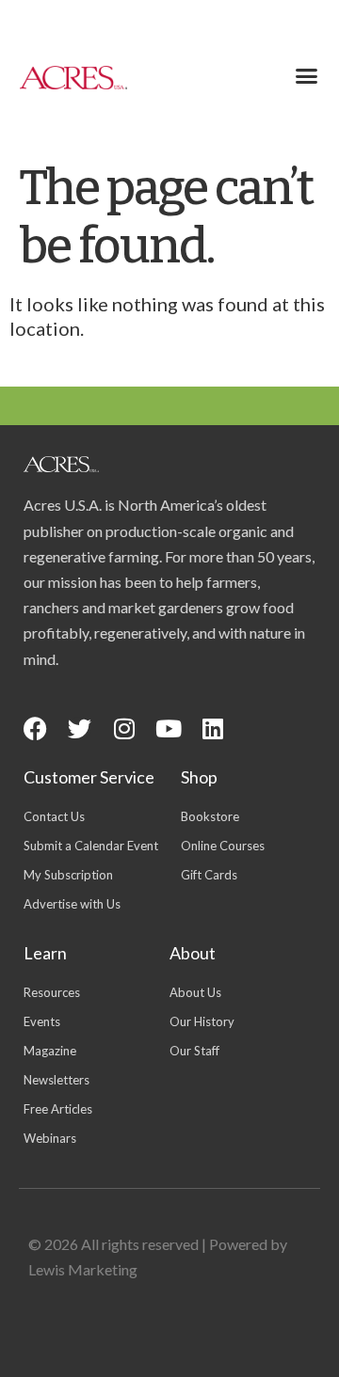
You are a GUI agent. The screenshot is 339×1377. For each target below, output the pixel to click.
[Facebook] (35, 728)
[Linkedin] (212, 728)
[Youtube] (168, 728)
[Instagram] (124, 728)
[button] (307, 76)
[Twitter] (79, 728)
